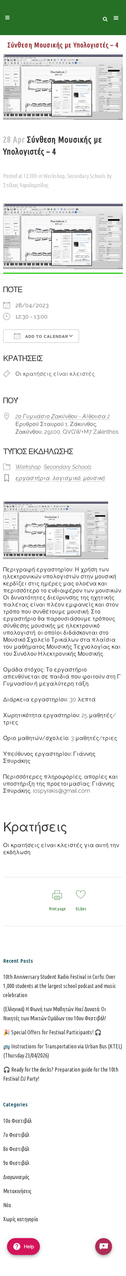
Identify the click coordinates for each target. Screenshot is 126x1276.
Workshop (54, 176)
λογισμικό (66, 478)
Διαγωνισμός (16, 1177)
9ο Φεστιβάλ (16, 1163)
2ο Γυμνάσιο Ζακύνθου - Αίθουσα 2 (62, 416)
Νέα (7, 1205)
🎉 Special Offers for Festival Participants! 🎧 (52, 1032)
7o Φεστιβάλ (16, 1135)
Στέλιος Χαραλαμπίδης (26, 185)
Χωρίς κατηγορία (20, 1219)
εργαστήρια (32, 478)
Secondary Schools (86, 176)
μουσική (94, 478)
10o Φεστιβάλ (17, 1121)
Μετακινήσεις (17, 1191)
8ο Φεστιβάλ (16, 1149)
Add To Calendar (46, 336)
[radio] (103, 1246)
